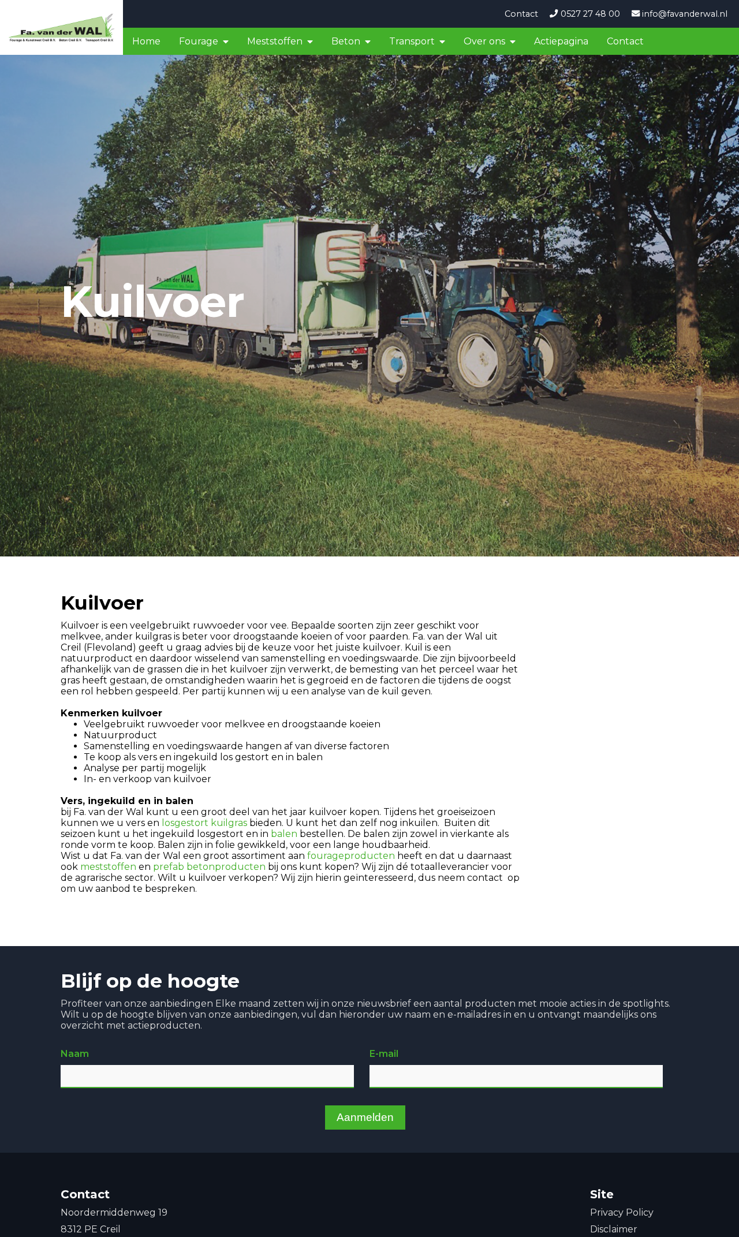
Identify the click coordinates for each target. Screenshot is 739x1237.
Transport (412, 41)
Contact (521, 14)
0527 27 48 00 (588, 14)
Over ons (484, 41)
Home (146, 41)
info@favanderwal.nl (683, 14)
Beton (345, 41)
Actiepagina (561, 41)
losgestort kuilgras (204, 822)
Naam (75, 1053)
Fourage (198, 41)
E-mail (384, 1053)
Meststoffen (275, 41)
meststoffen (108, 866)
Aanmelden (365, 1117)
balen (284, 833)
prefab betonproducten (209, 866)
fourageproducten (351, 855)
